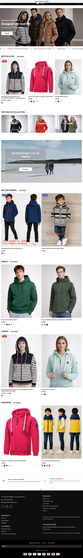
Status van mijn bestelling (49, 508)
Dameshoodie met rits (61, 96)
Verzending (46, 503)
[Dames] (41, 124)
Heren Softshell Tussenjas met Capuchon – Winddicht (57, 319)
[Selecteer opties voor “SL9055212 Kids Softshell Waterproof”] (40, 244)
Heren (44, 1)
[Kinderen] (68, 124)
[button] (4, 77)
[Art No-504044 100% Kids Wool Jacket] (61, 219)
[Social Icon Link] (2, 506)
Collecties (3, 523)
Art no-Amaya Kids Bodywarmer (51, 461)
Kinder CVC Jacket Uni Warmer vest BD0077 (40, 96)
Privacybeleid (51, 542)
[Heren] (14, 124)
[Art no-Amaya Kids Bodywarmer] (61, 432)
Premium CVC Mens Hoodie (9, 319)
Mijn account (46, 498)
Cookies (44, 542)
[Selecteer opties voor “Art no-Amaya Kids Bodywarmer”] (80, 456)
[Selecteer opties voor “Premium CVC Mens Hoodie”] (40, 315)
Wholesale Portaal (5, 529)
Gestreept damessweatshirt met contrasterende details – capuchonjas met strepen (13, 97)
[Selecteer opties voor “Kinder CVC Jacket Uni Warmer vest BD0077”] (54, 92)
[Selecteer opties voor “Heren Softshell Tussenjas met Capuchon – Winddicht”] (80, 315)
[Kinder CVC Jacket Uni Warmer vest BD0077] (41, 77)
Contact (45, 510)
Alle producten (5, 520)
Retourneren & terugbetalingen (51, 506)
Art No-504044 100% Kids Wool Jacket (52, 248)
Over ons (3, 518)
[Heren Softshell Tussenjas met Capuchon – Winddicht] (61, 291)
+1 (37, 101)
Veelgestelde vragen (48, 501)
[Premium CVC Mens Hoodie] (21, 291)
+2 (11, 324)
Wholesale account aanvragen (8, 534)
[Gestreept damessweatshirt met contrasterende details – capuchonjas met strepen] (14, 77)
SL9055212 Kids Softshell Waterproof (12, 248)
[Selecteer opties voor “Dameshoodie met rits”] (80, 92)
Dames (49, 1)
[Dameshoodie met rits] (68, 77)
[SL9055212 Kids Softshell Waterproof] (21, 219)
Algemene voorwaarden (34, 542)
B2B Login (3, 531)
